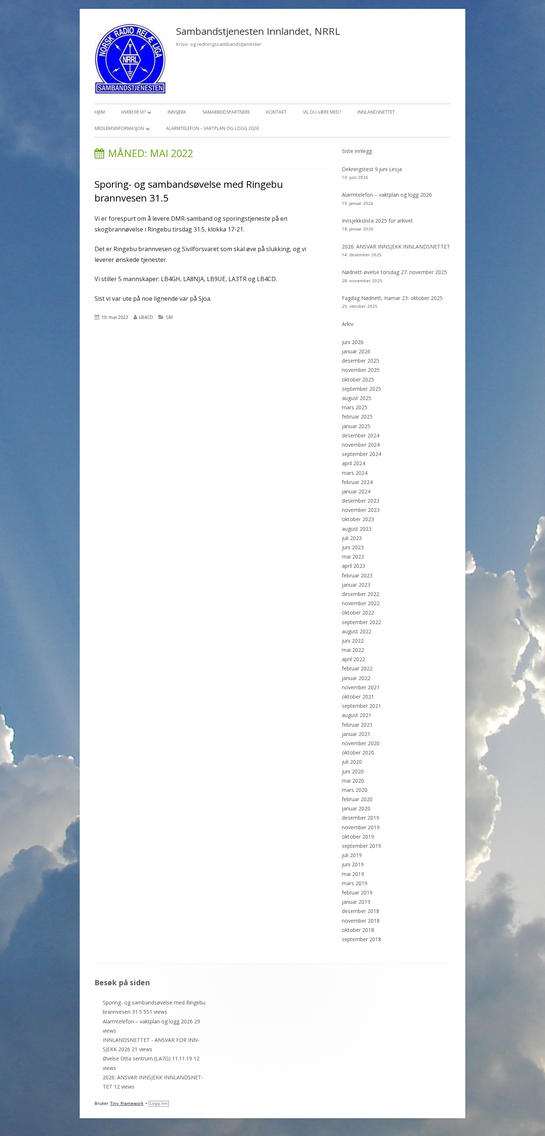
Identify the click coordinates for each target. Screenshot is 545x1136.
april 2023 (353, 565)
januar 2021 (356, 733)
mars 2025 (354, 407)
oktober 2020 (358, 752)
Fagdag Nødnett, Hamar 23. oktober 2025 (392, 298)
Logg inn (159, 1103)
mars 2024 (354, 472)
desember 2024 (360, 435)
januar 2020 (356, 808)
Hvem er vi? (133, 112)
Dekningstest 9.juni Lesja (372, 169)
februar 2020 (357, 799)
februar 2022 (357, 668)
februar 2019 (357, 892)
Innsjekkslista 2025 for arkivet (377, 220)
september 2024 (361, 453)
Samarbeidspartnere (226, 112)
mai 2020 (353, 780)
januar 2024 (356, 491)
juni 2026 (353, 342)
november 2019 (361, 827)
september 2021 (361, 705)
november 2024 (361, 444)
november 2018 (361, 920)
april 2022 (353, 659)
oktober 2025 (358, 379)
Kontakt (276, 112)
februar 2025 (357, 416)
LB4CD (146, 317)
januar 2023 (356, 584)
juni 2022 (353, 640)
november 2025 (361, 369)
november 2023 (361, 509)
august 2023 (356, 528)
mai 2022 (353, 649)
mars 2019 (354, 883)
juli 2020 (352, 761)
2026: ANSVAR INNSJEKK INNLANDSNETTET (396, 246)
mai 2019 (353, 873)
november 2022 (361, 603)
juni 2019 (353, 864)
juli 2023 (352, 538)
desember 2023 (360, 500)
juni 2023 (353, 547)
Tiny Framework (126, 1103)
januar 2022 (356, 678)
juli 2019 (352, 855)
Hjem (100, 112)
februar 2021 (357, 724)
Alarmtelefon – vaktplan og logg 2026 (212, 128)
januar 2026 (356, 351)
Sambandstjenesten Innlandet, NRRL (258, 31)
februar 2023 (357, 575)
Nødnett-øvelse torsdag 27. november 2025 (394, 272)
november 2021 (361, 687)
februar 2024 (357, 482)
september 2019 (361, 845)
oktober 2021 (358, 696)
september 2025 (361, 388)
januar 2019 (356, 901)
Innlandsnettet (376, 112)
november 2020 (361, 743)
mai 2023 (353, 556)
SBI (169, 317)
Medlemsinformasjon (119, 128)
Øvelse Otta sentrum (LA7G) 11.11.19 (147, 1058)
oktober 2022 (358, 612)
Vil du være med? (322, 112)
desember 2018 (360, 911)
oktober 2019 (358, 836)
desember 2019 (360, 817)
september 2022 (361, 622)
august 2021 (356, 715)
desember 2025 (360, 360)
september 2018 (361, 939)
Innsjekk (177, 112)
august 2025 (356, 398)
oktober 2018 (358, 929)
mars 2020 (354, 789)
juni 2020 (353, 771)
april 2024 (353, 463)
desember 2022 (360, 593)
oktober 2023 (358, 519)
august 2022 (356, 631)
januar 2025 (356, 426)
